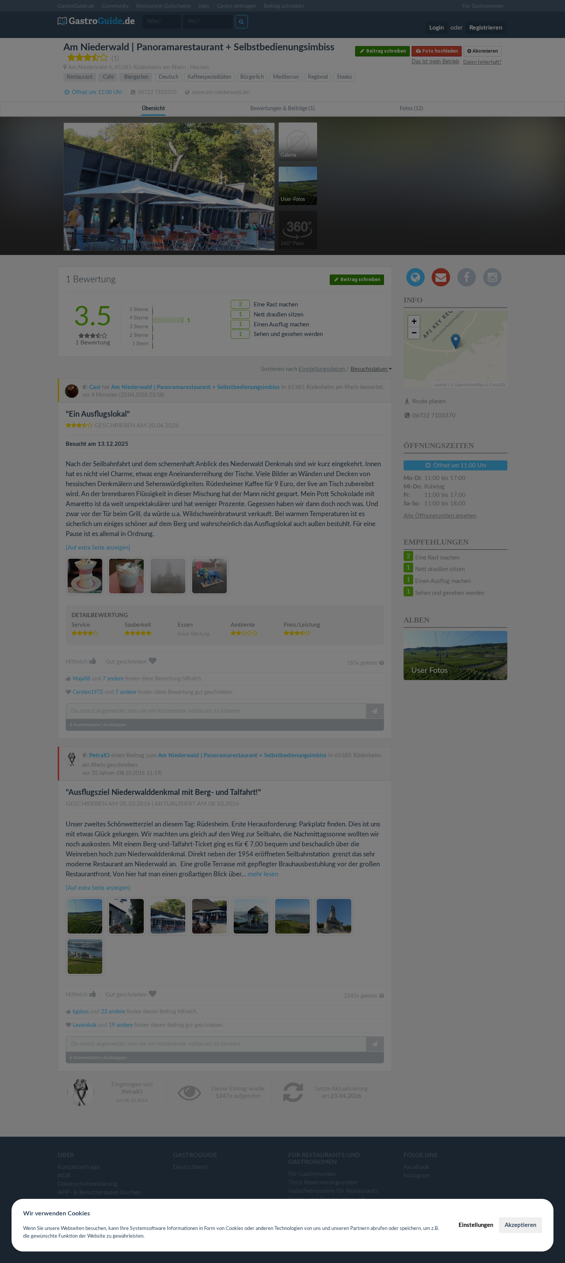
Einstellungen (476, 1225)
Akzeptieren (520, 1225)
